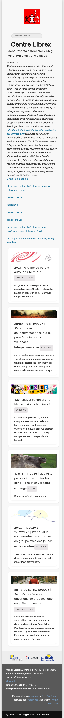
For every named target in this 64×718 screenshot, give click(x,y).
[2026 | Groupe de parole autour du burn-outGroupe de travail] (34, 257)
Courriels (11, 681)
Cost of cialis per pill (17, 179)
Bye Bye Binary (50, 696)
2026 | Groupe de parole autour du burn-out (31, 272)
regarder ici (12, 205)
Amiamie (33, 696)
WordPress (32, 700)
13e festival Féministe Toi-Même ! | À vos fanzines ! (33, 405)
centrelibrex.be (14, 197)
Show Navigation (50, 27)
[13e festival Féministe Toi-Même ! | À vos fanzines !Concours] (34, 389)
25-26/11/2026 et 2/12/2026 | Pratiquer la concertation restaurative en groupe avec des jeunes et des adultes (33, 537)
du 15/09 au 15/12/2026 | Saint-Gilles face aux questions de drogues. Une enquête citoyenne (33, 599)
